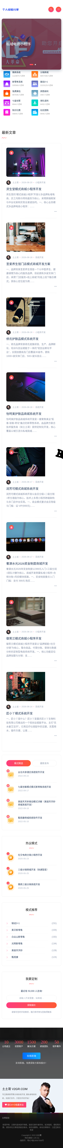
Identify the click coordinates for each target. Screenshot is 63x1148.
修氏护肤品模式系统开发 (22, 339)
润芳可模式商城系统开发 (22, 488)
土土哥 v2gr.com (15, 1089)
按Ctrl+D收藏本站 (15, 1105)
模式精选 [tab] (18, 763)
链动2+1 (16, 923)
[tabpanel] (31, 44)
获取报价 (31, 1005)
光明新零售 (17, 943)
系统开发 (39, 257)
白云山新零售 (18, 937)
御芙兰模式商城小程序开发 (23, 638)
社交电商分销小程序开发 (30, 855)
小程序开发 (40, 182)
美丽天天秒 (17, 950)
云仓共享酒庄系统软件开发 (31, 772)
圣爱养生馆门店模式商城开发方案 (28, 264)
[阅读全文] (55, 211)
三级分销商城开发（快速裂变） (33, 869)
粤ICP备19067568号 (35, 1141)
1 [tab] (29, 64)
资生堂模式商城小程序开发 (23, 189)
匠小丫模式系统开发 (19, 713)
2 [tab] (35, 64)
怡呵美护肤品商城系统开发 (23, 413)
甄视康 (15, 957)
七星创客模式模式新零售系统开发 (34, 787)
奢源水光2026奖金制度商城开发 (27, 563)
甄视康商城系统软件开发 (30, 817)
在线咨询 (31, 1056)
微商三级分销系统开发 (29, 884)
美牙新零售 (17, 930)
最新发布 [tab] (44, 763)
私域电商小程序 (18, 44)
